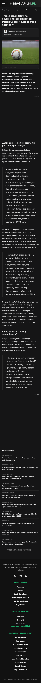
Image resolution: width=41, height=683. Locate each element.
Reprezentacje (14, 10)
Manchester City (20, 648)
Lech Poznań (20, 655)
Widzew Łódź (20, 652)
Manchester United (20, 645)
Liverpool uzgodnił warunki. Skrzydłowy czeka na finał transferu (20, 468)
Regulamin (20, 605)
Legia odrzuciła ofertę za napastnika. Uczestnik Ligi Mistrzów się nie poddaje (19, 543)
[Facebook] (15, 576)
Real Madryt (20, 641)
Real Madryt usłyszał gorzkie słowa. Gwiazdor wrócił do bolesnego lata (18, 496)
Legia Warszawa (20, 670)
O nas (20, 590)
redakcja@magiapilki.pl (20, 626)
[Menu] (3, 3)
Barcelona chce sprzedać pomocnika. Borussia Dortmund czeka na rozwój (18, 478)
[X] (26, 576)
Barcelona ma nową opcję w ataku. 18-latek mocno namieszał (20, 534)
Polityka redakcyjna (20, 601)
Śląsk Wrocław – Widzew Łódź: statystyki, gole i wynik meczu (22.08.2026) (19, 506)
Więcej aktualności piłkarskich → (20, 550)
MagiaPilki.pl (5, 10)
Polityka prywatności (20, 598)
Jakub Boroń (12, 31)
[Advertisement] (20, 118)
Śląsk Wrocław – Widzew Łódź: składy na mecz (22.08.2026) (18, 524)
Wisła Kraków (20, 662)
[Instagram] (21, 576)
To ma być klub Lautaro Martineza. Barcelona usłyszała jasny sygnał (18, 487)
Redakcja (20, 587)
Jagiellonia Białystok (20, 659)
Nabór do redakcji (20, 594)
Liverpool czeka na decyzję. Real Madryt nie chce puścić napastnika (20, 459)
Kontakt (20, 620)
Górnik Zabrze (20, 666)
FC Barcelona (20, 637)
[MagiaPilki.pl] (22, 3)
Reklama (20, 616)
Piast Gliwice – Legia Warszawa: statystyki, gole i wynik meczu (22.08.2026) (19, 515)
